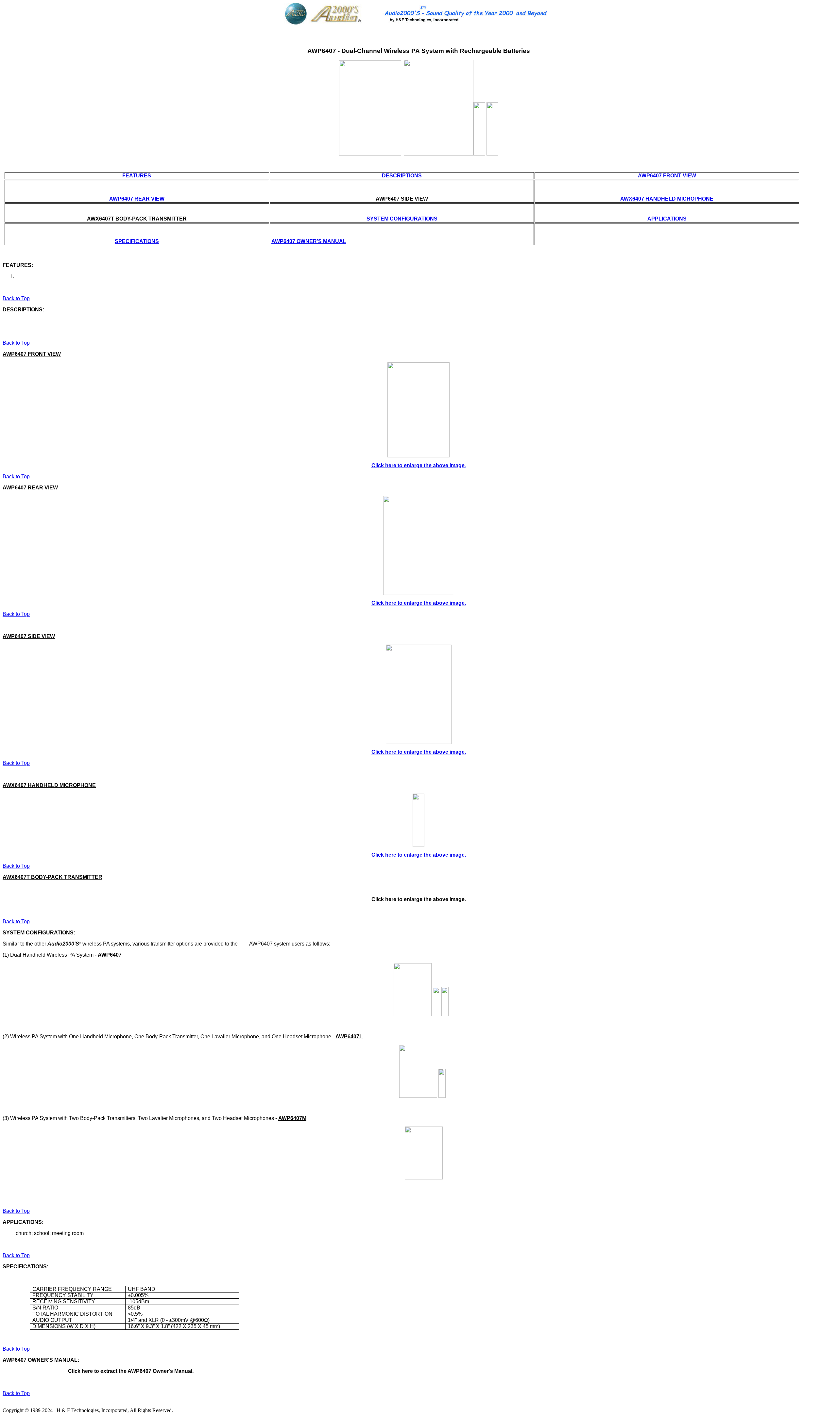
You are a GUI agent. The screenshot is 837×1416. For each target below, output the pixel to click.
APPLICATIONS (667, 219)
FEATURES (136, 175)
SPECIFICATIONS (137, 241)
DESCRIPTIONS (402, 175)
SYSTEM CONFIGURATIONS (402, 219)
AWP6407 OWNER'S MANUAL (308, 241)
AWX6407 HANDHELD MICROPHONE (666, 199)
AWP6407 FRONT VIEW (667, 175)
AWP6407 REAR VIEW (136, 199)
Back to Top (16, 298)
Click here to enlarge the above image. (418, 465)
